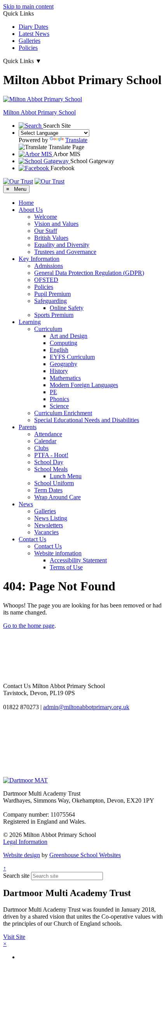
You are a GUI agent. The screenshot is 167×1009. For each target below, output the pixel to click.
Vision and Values (56, 223)
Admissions (48, 265)
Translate (76, 140)
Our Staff (45, 230)
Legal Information (25, 841)
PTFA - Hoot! (51, 455)
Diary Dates (33, 26)
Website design (21, 855)
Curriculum (48, 329)
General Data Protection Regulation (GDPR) (89, 272)
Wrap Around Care (57, 497)
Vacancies (46, 532)
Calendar (45, 441)
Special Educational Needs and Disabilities (86, 420)
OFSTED (46, 279)
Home (26, 202)
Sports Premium (53, 315)
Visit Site (14, 936)
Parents (28, 427)
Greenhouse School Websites (85, 855)
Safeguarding (50, 301)
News (26, 504)
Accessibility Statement (78, 560)
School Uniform (54, 483)
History (59, 371)
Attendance (48, 434)
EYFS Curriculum (72, 357)
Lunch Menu (66, 476)
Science (59, 406)
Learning (30, 322)
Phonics (59, 399)
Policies (28, 47)
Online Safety (67, 308)
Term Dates (48, 490)
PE (53, 392)
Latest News (34, 33)
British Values (51, 237)
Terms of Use (66, 567)
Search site (16, 875)
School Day (48, 462)
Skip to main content (28, 6)
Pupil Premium (52, 294)
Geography (63, 364)
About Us (31, 209)
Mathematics (65, 378)
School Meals (51, 469)
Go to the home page (28, 625)
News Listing (50, 518)
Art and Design (68, 336)
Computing (63, 343)
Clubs (41, 448)
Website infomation (58, 553)
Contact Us (32, 539)
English (59, 350)
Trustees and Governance (65, 251)
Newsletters (48, 525)
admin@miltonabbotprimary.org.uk (86, 707)
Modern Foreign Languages (84, 385)
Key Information (39, 258)
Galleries (29, 40)
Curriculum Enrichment (63, 413)
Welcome (45, 216)
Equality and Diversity (61, 244)
